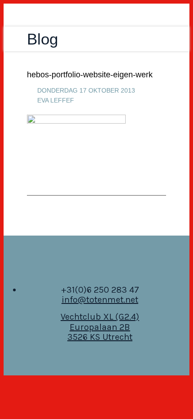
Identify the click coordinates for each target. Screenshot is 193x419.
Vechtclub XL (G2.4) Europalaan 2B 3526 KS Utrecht (100, 327)
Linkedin (96, 265)
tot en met (85, 15)
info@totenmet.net (99, 300)
